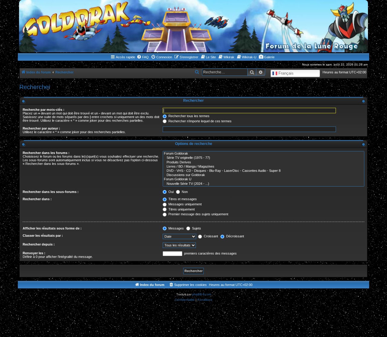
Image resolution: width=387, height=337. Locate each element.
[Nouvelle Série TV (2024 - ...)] (263, 184)
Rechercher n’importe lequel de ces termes (199, 121)
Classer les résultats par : (43, 235)
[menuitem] (143, 57)
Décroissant (234, 236)
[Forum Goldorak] (263, 154)
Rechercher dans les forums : (46, 153)
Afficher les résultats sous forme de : (52, 228)
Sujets (196, 228)
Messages (175, 228)
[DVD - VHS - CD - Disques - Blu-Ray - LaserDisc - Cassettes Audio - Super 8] (263, 171)
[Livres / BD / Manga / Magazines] (263, 167)
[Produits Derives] (263, 162)
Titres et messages (182, 199)
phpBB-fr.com (201, 294)
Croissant (210, 236)
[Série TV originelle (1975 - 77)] (263, 158)
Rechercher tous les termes (188, 116)
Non (184, 192)
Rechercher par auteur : (41, 128)
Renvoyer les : (34, 253)
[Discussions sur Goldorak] (263, 175)
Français (285, 73)
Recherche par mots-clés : (43, 109)
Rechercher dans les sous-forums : (51, 192)
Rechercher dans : (37, 199)
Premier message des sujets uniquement (197, 214)
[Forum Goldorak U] (263, 179)
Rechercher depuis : (39, 244)
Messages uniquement (184, 204)
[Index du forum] (193, 26)
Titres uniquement (181, 209)
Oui (170, 192)
